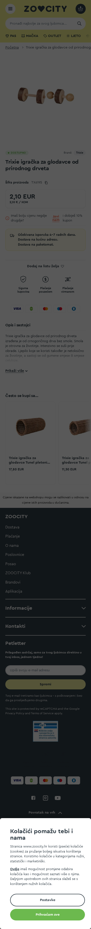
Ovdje (14, 869)
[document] (47, 874)
